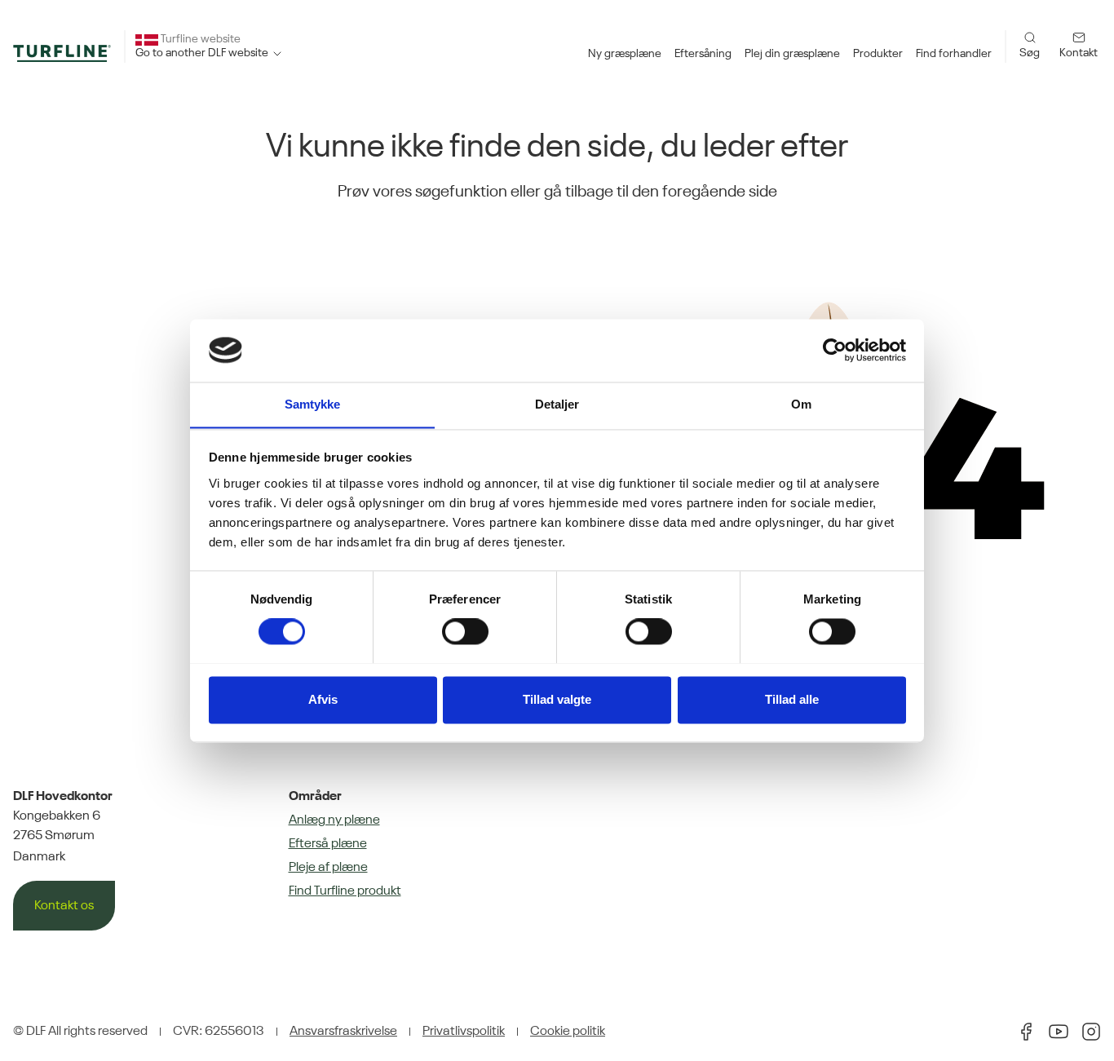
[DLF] (62, 53)
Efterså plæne (328, 844)
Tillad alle (792, 699)
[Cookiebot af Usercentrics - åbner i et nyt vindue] (834, 350)
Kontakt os (64, 906)
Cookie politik (567, 1031)
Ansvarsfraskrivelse (343, 1031)
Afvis (323, 699)
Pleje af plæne (328, 867)
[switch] (465, 631)
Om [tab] (801, 404)
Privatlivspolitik (463, 1031)
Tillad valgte (557, 699)
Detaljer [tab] (557, 404)
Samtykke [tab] (313, 404)
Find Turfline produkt (345, 891)
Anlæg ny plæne (334, 820)
